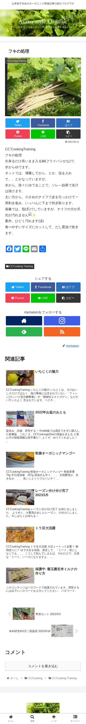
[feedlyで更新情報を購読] (24, 331)
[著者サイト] (24, 320)
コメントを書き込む (43, 666)
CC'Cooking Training (21, 266)
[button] (77, 483)
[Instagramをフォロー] (62, 320)
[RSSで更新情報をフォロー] (62, 331)
